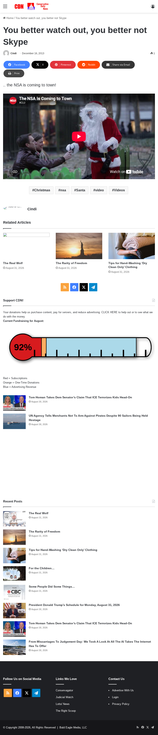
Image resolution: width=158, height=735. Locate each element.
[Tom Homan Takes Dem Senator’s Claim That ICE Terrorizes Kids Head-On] (14, 403)
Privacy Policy (120, 704)
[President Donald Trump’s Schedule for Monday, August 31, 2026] (14, 610)
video (99, 190)
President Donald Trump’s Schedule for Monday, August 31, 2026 (74, 605)
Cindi (13, 53)
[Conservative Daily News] (32, 6)
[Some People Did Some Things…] (14, 592)
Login (115, 697)
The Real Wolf (13, 263)
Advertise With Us (123, 690)
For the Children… (42, 568)
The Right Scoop (66, 710)
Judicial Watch (64, 697)
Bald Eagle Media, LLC (73, 727)
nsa (63, 190)
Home (9, 18)
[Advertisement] (79, 464)
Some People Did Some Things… (52, 586)
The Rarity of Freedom (71, 263)
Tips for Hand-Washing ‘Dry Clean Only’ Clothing (63, 550)
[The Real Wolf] (26, 246)
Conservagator (64, 690)
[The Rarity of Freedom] (79, 246)
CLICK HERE (109, 312)
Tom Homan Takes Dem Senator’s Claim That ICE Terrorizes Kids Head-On (80, 397)
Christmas (42, 190)
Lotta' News (63, 704)
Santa (80, 190)
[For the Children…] (14, 574)
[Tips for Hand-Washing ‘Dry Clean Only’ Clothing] (131, 246)
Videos (119, 190)
